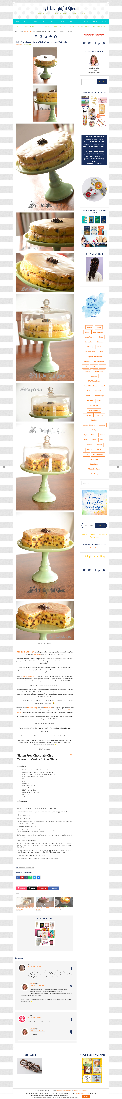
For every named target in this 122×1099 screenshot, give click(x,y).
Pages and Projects (89, 435)
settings (75, 1097)
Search (101, 82)
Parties (102, 435)
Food (102, 386)
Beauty (98, 327)
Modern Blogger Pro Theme (63, 1090)
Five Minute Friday (94, 381)
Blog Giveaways (98, 332)
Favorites (94, 376)
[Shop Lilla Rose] (94, 282)
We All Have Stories (94, 469)
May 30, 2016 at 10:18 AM (35, 1018)
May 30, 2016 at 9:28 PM (37, 1030)
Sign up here (94, 537)
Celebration (88, 342)
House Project (94, 405)
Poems (93, 440)
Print (71, 755)
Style (86, 454)
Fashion (87, 371)
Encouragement (99, 361)
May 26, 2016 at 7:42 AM (35, 967)
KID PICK (100, 415)
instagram (22, 888)
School (99, 449)
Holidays (90, 400)
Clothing (90, 347)
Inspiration (88, 415)
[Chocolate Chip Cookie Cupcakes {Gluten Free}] (25, 902)
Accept (86, 1096)
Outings (94, 430)
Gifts (88, 391)
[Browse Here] (94, 127)
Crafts (99, 347)
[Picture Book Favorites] (92, 1070)
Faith (85, 366)
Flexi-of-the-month (90, 386)
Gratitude (98, 391)
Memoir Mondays (89, 425)
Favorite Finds (98, 371)
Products (89, 444)
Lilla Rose (94, 420)
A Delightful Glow (61, 8)
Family (94, 366)
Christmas (100, 342)
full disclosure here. (82, 1093)
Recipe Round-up (59, 907)
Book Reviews (89, 337)
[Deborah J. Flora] (94, 60)
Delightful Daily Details (94, 356)
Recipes (89, 449)
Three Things (94, 464)
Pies (85, 440)
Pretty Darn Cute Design (80, 1090)
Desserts (86, 361)
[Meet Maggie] (30, 1066)
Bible (86, 332)
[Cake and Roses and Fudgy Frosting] (45, 902)
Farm (102, 366)
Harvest (87, 396)
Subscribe (101, 525)
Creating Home (90, 352)
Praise (102, 440)
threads (33, 888)
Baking (89, 327)
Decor (101, 352)
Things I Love (94, 459)
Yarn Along (94, 474)
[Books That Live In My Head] (94, 247)
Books (101, 337)
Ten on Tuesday (98, 454)
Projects (99, 444)
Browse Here (94, 548)
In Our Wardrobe (94, 410)
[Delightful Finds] (45, 933)
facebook (54, 888)
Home (99, 400)
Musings (102, 425)
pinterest (43, 888)
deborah (32, 983)
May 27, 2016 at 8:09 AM (37, 985)
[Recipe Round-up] (64, 902)
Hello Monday (98, 396)
